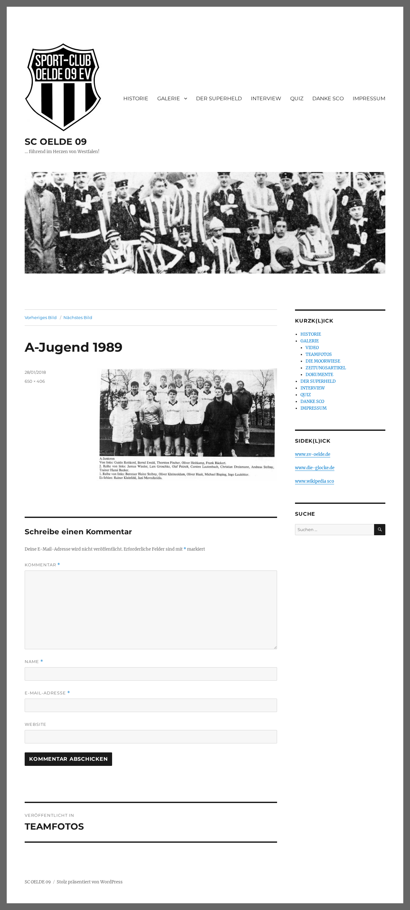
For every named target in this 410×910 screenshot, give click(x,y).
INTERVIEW (266, 98)
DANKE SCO (328, 98)
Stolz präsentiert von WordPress (90, 882)
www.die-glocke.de (314, 468)
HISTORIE (135, 98)
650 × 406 (35, 381)
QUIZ (296, 98)
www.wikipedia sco (314, 481)
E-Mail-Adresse (47, 693)
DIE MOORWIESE (323, 361)
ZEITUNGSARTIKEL (326, 368)
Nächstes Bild (77, 317)
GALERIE (168, 98)
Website (35, 724)
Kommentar (42, 565)
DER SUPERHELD (219, 98)
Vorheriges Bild (41, 317)
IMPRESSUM (369, 98)
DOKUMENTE (319, 374)
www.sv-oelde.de (312, 454)
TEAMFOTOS (319, 354)
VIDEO (312, 347)
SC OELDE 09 (56, 141)
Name (34, 661)
